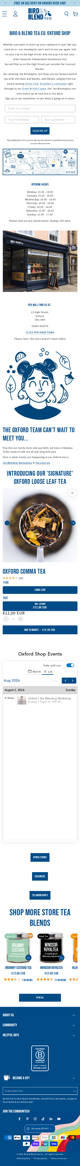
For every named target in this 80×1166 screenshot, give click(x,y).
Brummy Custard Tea (18, 967)
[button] (66, 14)
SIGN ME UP (40, 131)
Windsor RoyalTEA (51, 967)
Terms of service (59, 1158)
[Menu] (4, 14)
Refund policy (23, 1158)
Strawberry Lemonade (53, 84)
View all (40, 997)
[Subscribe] (75, 1091)
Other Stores (40, 857)
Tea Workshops (40, 895)
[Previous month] (65, 681)
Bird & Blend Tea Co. (34, 1154)
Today (54, 680)
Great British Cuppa (34, 88)
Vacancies (40, 876)
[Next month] (72, 681)
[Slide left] (6, 3)
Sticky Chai (31, 84)
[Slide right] (74, 3)
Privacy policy (40, 1158)
